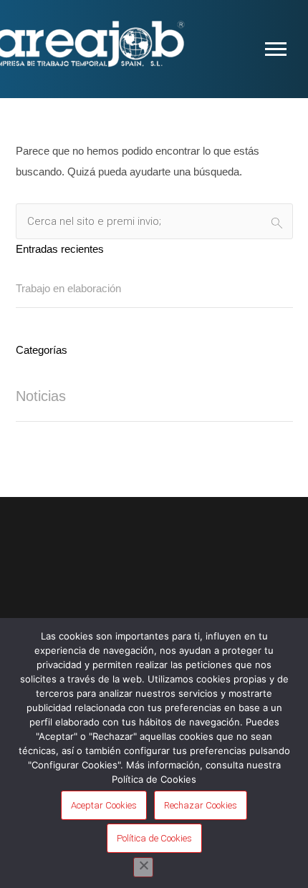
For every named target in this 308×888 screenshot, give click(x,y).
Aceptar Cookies (104, 805)
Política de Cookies (154, 838)
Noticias (41, 396)
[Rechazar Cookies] (143, 867)
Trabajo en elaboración (68, 288)
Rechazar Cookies (200, 805)
